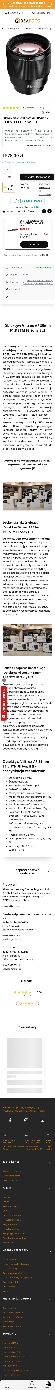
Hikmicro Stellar (11, 1374)
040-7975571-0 (11, 935)
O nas (6, 1201)
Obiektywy (28, 28)
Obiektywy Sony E (45, 28)
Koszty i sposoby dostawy (16, 1264)
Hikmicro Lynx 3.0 (11, 1352)
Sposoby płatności (12, 1273)
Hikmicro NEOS (10, 1343)
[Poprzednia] (3, 4)
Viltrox (49, 112)
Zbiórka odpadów (12, 1326)
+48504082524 (43, 13)
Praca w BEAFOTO (12, 1215)
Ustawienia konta (11, 1175)
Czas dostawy (10, 1268)
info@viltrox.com (11, 906)
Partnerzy (8, 1242)
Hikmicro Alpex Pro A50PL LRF (17, 1370)
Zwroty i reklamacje (13, 1312)
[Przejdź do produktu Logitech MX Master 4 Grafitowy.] (24, 1056)
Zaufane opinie (11, 1206)
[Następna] (51, 4)
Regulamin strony (12, 1229)
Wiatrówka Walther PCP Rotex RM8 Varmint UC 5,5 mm (32, 223)
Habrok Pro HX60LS (12, 1361)
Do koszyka (24, 1090)
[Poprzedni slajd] (44, 211)
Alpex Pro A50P (10, 1365)
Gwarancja (8, 1321)
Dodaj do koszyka (39, 176)
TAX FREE (7, 1291)
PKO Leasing (9, 1286)
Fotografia (15, 28)
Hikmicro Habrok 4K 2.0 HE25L (18, 1356)
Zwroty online (10, 1308)
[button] (28, 871)
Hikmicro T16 (9, 1347)
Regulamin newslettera (14, 1238)
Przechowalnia (10, 1180)
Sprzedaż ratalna (11, 1282)
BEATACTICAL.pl (15, 13)
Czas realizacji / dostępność (17, 1277)
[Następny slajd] (49, 211)
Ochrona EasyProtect (13, 1317)
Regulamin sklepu (12, 1219)
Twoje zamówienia (12, 1171)
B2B (5, 1210)
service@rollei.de (12, 939)
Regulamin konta (11, 1224)
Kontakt (7, 1197)
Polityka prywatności (13, 1233)
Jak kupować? (10, 1259)
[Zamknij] (4, 680)
